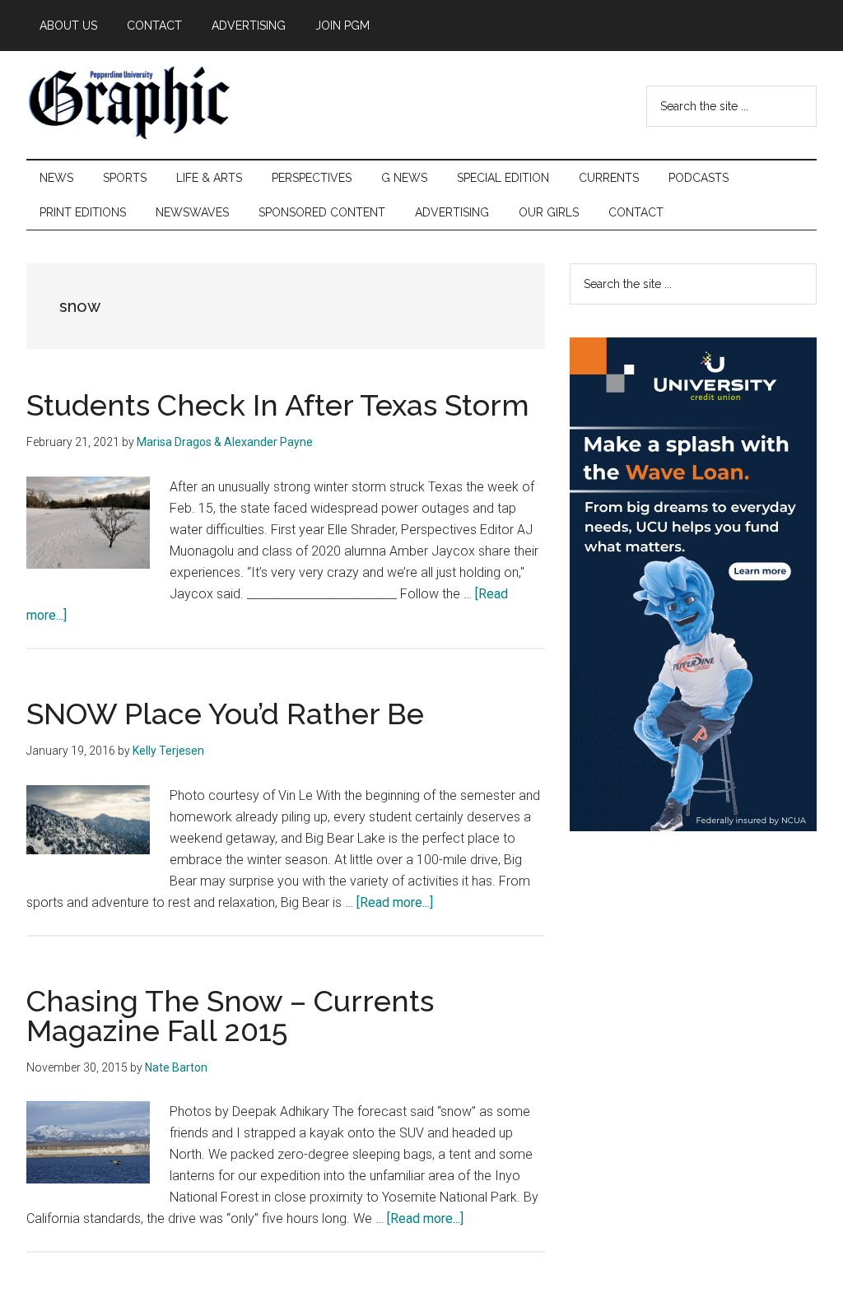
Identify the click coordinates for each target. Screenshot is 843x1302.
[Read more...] (394, 902)
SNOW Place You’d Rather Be (225, 713)
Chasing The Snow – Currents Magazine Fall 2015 (230, 1015)
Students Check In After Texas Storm (277, 405)
